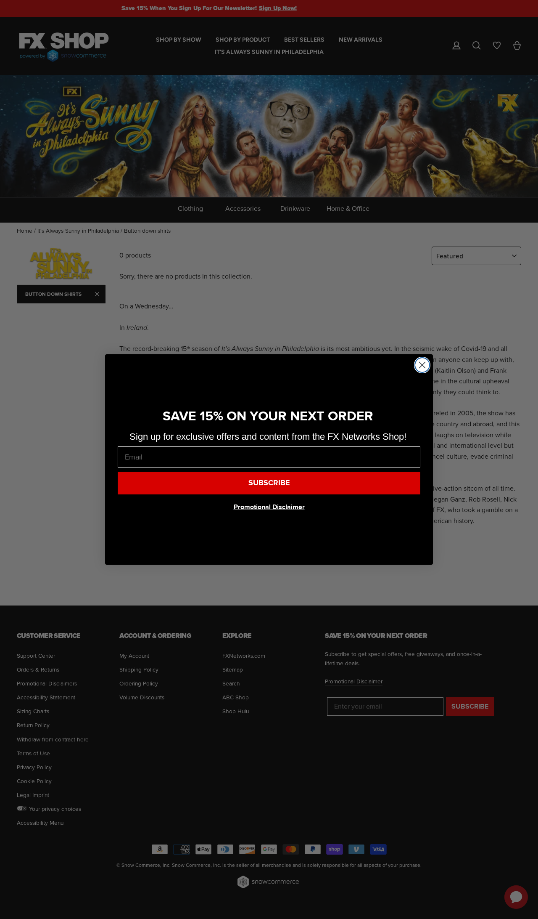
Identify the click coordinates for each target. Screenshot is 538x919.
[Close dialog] (422, 365)
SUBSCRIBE (269, 483)
